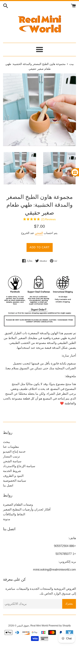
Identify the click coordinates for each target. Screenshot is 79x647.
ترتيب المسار (11, 456)
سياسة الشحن (12, 461)
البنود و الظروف (13, 475)
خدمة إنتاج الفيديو (14, 451)
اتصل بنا (8, 485)
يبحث (6, 442)
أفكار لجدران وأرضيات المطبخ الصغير (26, 509)
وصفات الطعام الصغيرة (18, 504)
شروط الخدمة (12, 471)
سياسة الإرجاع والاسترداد (19, 466)
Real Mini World (39, 625)
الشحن (39, 233)
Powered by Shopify (60, 625)
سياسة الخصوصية (14, 480)
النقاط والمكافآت (14, 514)
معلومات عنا (11, 446)
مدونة (6, 519)
